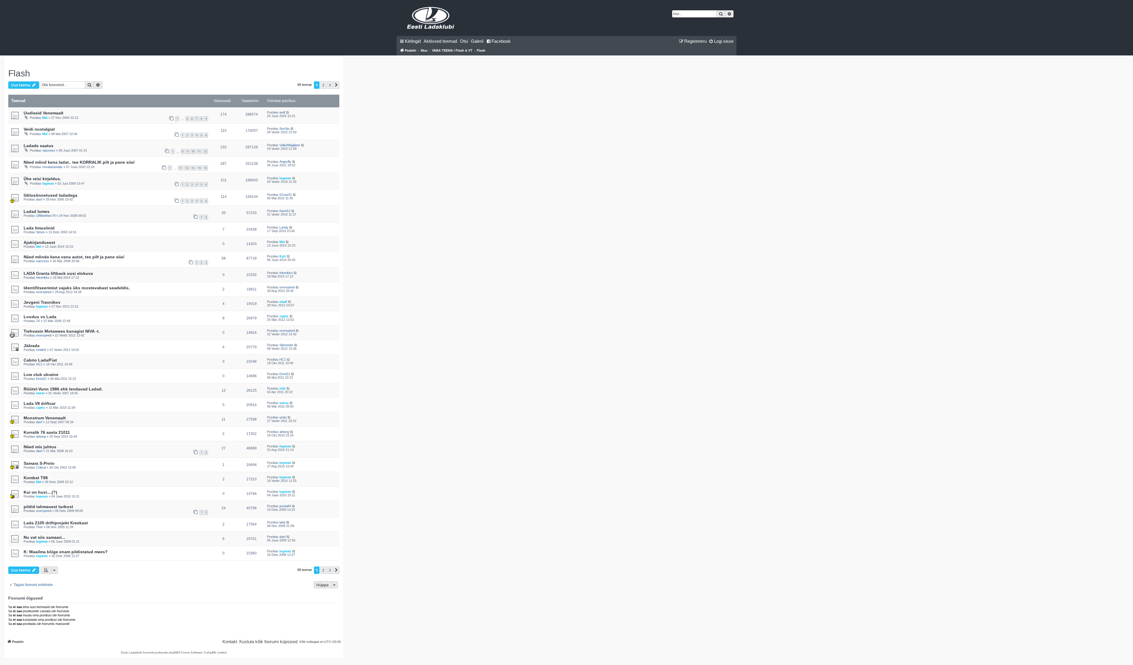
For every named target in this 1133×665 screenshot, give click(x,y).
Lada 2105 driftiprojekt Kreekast (56, 522)
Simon (40, 232)
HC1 (39, 364)
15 (205, 168)
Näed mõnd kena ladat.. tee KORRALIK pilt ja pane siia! (79, 162)
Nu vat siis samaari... (44, 537)
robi (282, 388)
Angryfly (285, 161)
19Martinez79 (45, 215)
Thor (39, 527)
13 (192, 168)
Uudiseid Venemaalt (43, 113)
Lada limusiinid (39, 228)
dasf (39, 199)
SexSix (284, 128)
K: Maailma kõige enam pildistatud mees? (66, 551)
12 (205, 151)
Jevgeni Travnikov (42, 302)
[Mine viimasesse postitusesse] (288, 112)
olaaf (283, 301)
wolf (282, 112)
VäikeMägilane (289, 145)
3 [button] (330, 85)
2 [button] (323, 85)
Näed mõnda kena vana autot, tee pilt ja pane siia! (74, 256)
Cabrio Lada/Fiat (40, 360)
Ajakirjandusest (39, 242)
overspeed (43, 292)
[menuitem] (440, 41)
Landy (283, 227)
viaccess (48, 150)
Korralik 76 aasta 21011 (47, 432)
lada (282, 522)
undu (282, 417)
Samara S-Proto (39, 463)
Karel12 (284, 211)
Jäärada (32, 345)
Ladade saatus (38, 145)
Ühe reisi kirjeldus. (42, 178)
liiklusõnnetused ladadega (50, 195)
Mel (45, 117)
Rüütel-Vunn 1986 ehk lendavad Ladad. (63, 389)
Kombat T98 (36, 477)
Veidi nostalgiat (39, 129)
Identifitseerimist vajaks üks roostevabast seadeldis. (77, 287)
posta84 (285, 506)
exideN (41, 350)
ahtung (41, 436)
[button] (336, 84)
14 (199, 168)
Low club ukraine (41, 374)
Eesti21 (41, 378)
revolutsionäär (52, 167)
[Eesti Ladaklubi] (431, 18)
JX (38, 321)
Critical (41, 467)
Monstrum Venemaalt (45, 418)
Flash (19, 73)
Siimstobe (286, 345)
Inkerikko (42, 277)
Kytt (282, 256)
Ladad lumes (37, 211)
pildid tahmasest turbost (48, 506)
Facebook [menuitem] (501, 41)
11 (199, 151)
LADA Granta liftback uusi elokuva (58, 273)
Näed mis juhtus (40, 446)
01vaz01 (285, 194)
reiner (40, 393)
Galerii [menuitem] (477, 41)
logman (48, 183)
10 (192, 151)
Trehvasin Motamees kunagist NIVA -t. (62, 331)
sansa (284, 403)
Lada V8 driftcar (39, 403)
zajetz (284, 316)
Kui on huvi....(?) (40, 492)
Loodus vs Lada (40, 316)
